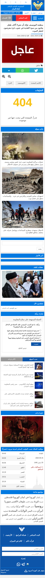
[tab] (22, 319)
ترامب (13, 506)
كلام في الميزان (16, 541)
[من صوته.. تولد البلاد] (22, 429)
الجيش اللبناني (38, 521)
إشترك (23, 558)
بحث (40, 249)
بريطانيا (8, 506)
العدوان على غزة (27, 515)
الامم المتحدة (35, 83)
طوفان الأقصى (18, 501)
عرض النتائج (23, 348)
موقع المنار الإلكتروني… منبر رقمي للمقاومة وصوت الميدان (19, 385)
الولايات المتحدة (18, 510)
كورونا (16, 497)
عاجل (38, 65)
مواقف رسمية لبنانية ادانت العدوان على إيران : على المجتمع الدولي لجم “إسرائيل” (18, 404)
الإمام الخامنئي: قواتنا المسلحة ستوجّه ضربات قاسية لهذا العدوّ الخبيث (18, 366)
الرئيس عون (9, 519)
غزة (9, 83)
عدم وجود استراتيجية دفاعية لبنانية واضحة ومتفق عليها (23, 331)
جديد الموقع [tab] (33, 359)
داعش (32, 506)
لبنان (38, 497)
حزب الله (25, 506)
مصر (41, 497)
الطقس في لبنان (27, 519)
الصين (20, 518)
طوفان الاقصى (30, 502)
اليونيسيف (21, 83)
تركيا (18, 506)
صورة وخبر (39, 413)
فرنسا (41, 502)
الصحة (15, 519)
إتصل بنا (33, 13)
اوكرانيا (34, 511)
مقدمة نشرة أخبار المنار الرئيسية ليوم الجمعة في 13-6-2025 (18, 376)
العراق (34, 515)
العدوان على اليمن (14, 515)
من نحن (40, 13)
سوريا (7, 501)
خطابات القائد (38, 267)
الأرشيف (26, 13)
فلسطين (8, 497)
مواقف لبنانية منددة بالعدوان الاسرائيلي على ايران (19, 395)
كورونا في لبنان (28, 497)
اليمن (29, 511)
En (5, 2)
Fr (15, 2)
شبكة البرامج (21, 535)
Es (26, 2)
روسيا (39, 506)
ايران (40, 510)
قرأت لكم (30, 541)
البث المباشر (23, 18)
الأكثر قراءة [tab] (11, 359)
